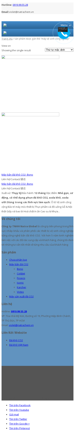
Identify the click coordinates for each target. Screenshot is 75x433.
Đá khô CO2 (16, 340)
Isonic (20, 282)
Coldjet (21, 273)
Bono (20, 269)
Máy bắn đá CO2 (18, 264)
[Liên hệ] (64, 30)
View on (6, 45)
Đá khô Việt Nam (18, 345)
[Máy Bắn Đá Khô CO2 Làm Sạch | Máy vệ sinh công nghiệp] (5, 25)
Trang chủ (7, 38)
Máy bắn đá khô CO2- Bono (17, 174)
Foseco (21, 278)
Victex (20, 292)
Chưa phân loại (18, 259)
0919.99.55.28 (20, 5)
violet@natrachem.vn (21, 325)
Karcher (21, 287)
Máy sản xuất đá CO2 (21, 296)
